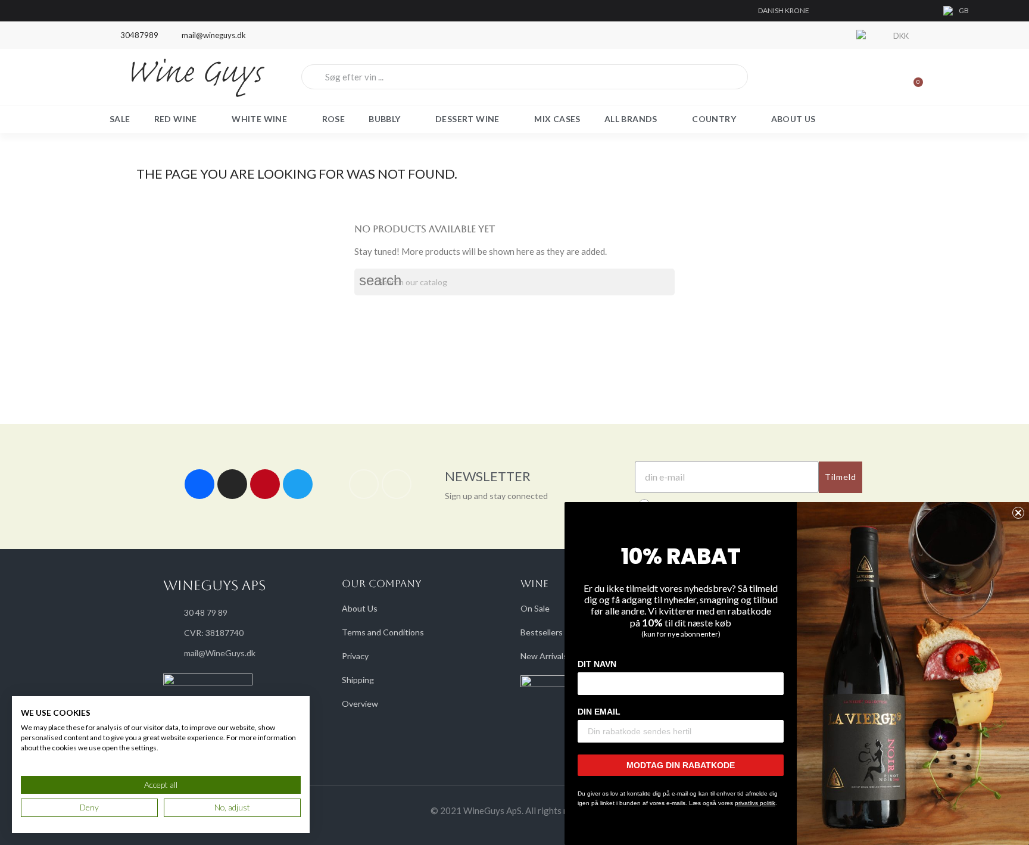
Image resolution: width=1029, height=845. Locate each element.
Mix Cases (557, 119)
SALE (120, 119)
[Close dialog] (1018, 513)
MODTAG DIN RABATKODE (680, 765)
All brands (630, 119)
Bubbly (384, 119)
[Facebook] (199, 484)
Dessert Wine (467, 119)
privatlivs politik (755, 803)
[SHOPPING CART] (912, 76)
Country (714, 119)
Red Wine (175, 119)
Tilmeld (840, 477)
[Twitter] (298, 484)
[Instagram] (232, 484)
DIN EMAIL (599, 711)
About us (793, 119)
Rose (333, 119)
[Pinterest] (265, 484)
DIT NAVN (597, 664)
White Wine (259, 119)
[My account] (872, 77)
